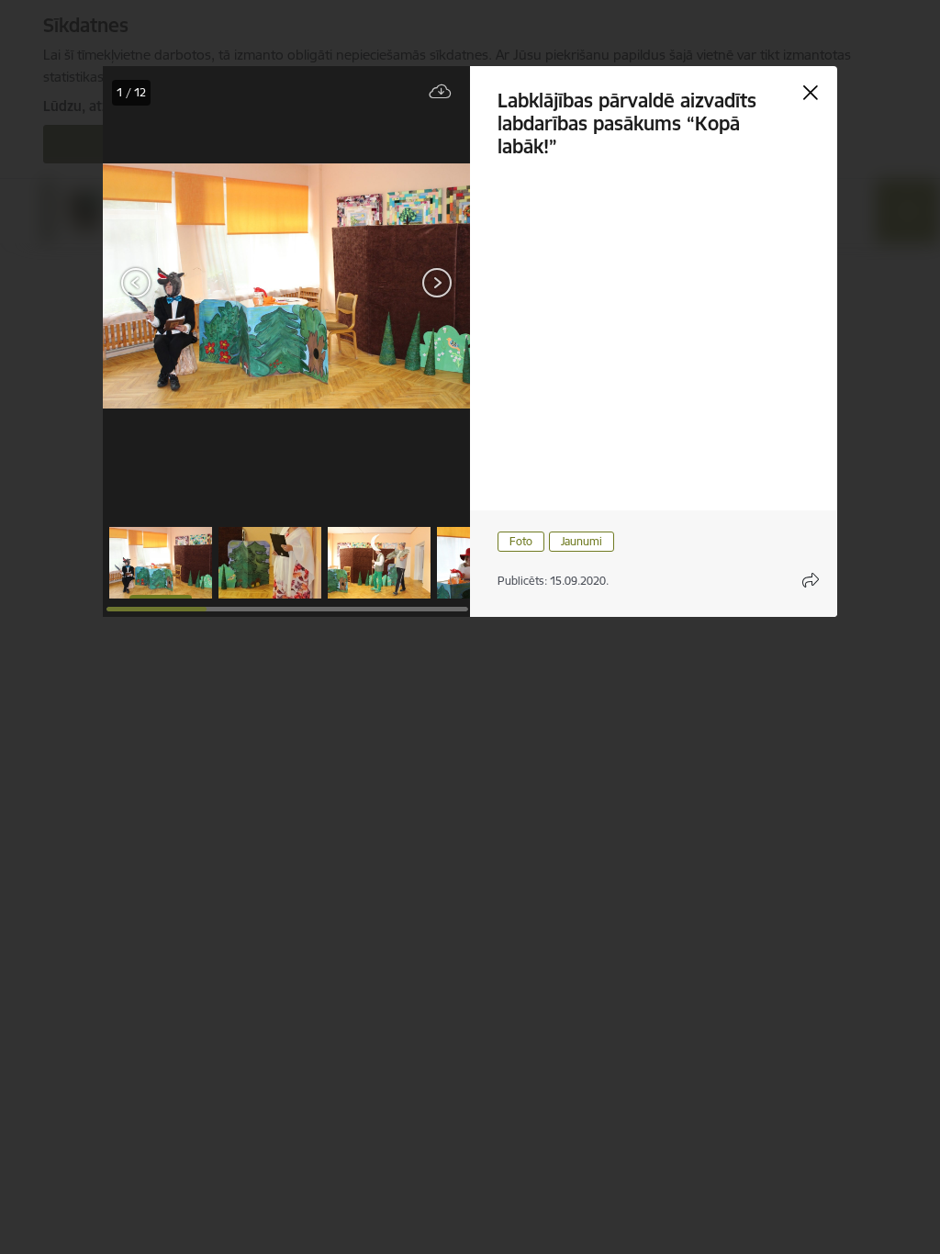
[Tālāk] (437, 282)
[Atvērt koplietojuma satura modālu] (810, 580)
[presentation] (158, 284)
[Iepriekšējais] (136, 282)
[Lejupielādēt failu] (441, 92)
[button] (160, 563)
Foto (520, 541)
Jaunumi (581, 541)
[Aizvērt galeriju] (810, 92)
